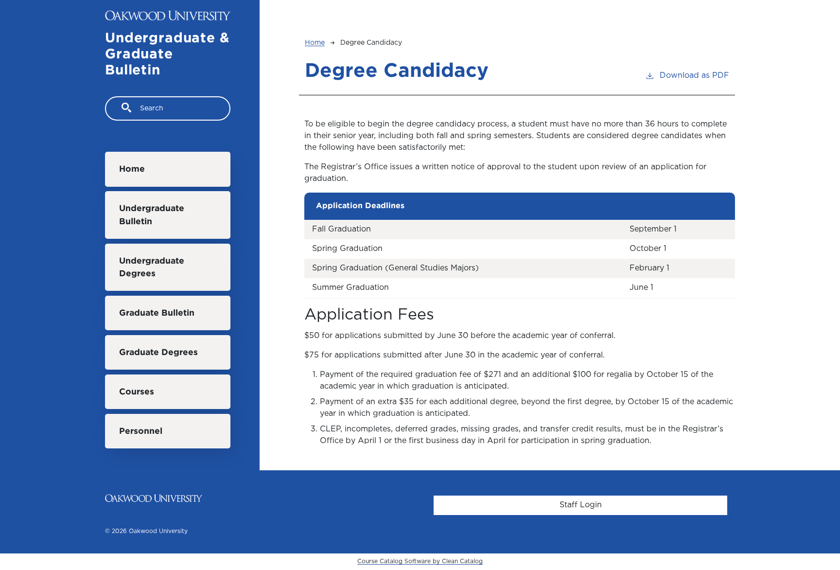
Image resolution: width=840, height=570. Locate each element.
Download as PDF (694, 75)
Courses (136, 392)
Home (132, 169)
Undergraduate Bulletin (151, 215)
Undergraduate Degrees (151, 267)
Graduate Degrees (158, 352)
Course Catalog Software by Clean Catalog (420, 561)
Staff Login (581, 505)
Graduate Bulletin (156, 313)
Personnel (140, 431)
